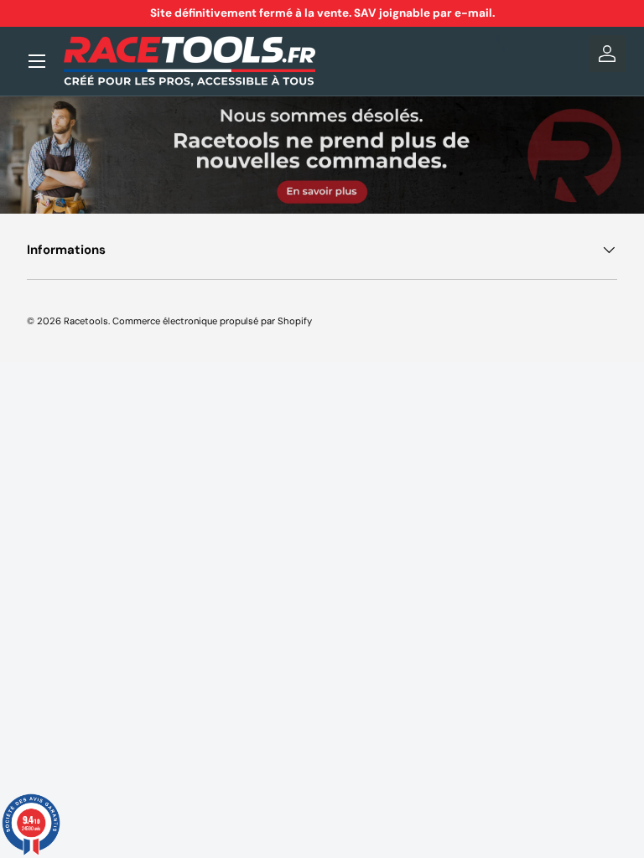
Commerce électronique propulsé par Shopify (212, 321)
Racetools (86, 321)
